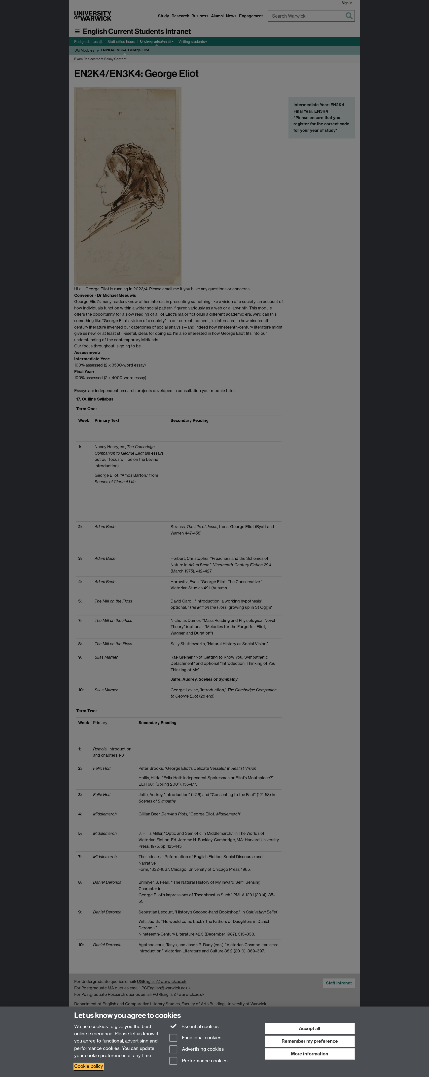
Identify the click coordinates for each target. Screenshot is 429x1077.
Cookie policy (88, 1066)
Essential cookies (199, 1026)
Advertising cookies (202, 1049)
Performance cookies (204, 1061)
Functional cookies (201, 1038)
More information (309, 1054)
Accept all (309, 1028)
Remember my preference (310, 1041)
